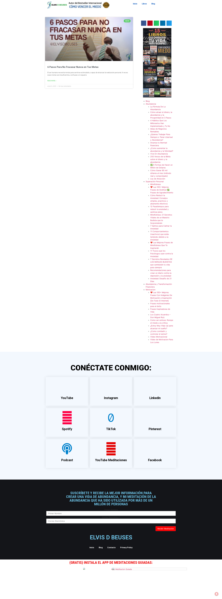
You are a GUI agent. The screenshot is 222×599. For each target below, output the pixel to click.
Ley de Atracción (157, 179)
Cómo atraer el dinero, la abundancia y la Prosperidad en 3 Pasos (161, 115)
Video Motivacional (158, 337)
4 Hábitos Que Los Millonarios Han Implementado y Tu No (160, 123)
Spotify (67, 429)
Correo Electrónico (111, 517)
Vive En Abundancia (159, 154)
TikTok (111, 429)
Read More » (51, 81)
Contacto (111, 547)
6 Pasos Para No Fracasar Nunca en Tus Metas (73, 67)
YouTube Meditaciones (111, 460)
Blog (153, 4)
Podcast (67, 460)
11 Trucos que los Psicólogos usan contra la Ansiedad (161, 254)
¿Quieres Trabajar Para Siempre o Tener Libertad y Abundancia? (161, 137)
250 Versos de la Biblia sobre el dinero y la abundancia (160, 159)
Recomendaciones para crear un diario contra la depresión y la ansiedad (160, 273)
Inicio (135, 4)
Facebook (155, 460)
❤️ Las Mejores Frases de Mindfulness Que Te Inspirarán (161, 245)
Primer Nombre (111, 510)
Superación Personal (155, 181)
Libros (144, 4)
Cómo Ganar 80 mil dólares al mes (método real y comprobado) (160, 173)
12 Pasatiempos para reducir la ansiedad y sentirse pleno (159, 209)
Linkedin (155, 398)
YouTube (67, 398)
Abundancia (151, 104)
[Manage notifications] (216, 594)
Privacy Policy (126, 547)
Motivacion (150, 289)
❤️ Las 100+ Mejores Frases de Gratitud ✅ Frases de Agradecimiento (161, 190)
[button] (143, 23)
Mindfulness (155, 184)
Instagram (111, 398)
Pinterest (155, 429)
